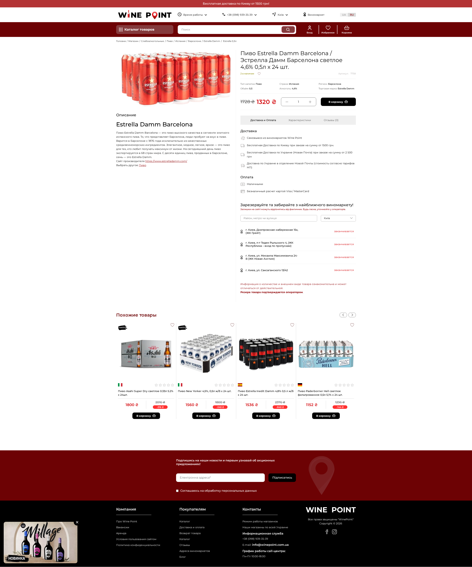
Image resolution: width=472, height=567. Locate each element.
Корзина (347, 32)
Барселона (194, 41)
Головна (121, 41)
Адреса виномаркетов (194, 551)
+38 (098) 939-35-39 (255, 538)
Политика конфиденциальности (138, 545)
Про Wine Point (126, 521)
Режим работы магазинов (260, 521)
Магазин (133, 41)
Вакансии (122, 527)
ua (344, 14)
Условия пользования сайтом (136, 539)
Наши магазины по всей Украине (265, 527)
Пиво (170, 41)
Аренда (121, 533)
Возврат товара (190, 533)
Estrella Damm (212, 41)
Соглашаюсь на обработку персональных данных (218, 490)
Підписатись (282, 477)
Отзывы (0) (331, 120)
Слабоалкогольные (152, 41)
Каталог (184, 521)
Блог (182, 557)
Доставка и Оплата (263, 120)
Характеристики (300, 120)
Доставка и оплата (191, 527)
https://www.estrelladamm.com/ (166, 161)
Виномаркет (316, 14)
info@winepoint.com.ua (270, 545)
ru (352, 14)
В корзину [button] (336, 102)
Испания (180, 41)
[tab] (263, 120)
